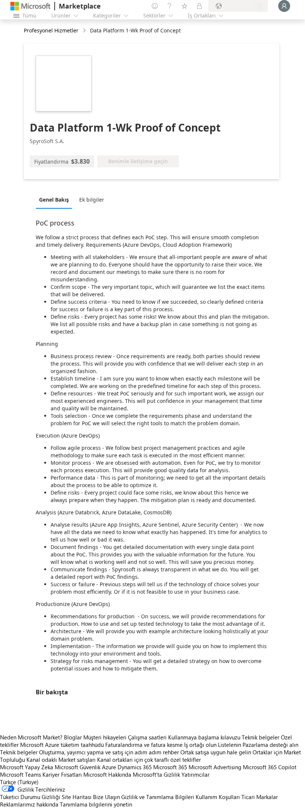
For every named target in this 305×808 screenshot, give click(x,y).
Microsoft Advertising (215, 767)
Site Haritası (77, 797)
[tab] (56, 199)
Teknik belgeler (260, 737)
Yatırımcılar (195, 774)
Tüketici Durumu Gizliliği (30, 797)
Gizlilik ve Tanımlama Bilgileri (157, 797)
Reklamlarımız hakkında (29, 804)
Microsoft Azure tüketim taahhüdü (62, 744)
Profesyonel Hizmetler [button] (51, 30)
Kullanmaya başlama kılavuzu (204, 737)
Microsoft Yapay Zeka (26, 767)
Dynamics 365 (135, 767)
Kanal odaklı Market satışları (61, 759)
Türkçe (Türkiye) (19, 782)
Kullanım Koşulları (218, 797)
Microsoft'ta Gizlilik (156, 774)
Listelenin (229, 744)
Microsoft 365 (170, 767)
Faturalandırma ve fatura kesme (144, 744)
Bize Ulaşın (106, 797)
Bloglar (73, 737)
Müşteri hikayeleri (104, 737)
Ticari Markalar (259, 797)
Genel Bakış (54, 199)
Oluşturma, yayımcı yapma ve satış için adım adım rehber (109, 752)
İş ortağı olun (200, 744)
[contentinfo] (85, 31)
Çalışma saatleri (147, 737)
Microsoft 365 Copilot (269, 767)
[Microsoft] (30, 6)
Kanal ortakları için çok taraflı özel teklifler (149, 759)
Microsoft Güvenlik (77, 767)
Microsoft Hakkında (107, 774)
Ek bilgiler (91, 199)
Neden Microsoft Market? (31, 737)
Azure (109, 767)
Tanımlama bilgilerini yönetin (96, 804)
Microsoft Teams (20, 774)
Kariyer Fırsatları (62, 774)
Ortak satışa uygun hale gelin (215, 752)
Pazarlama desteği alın (270, 744)
